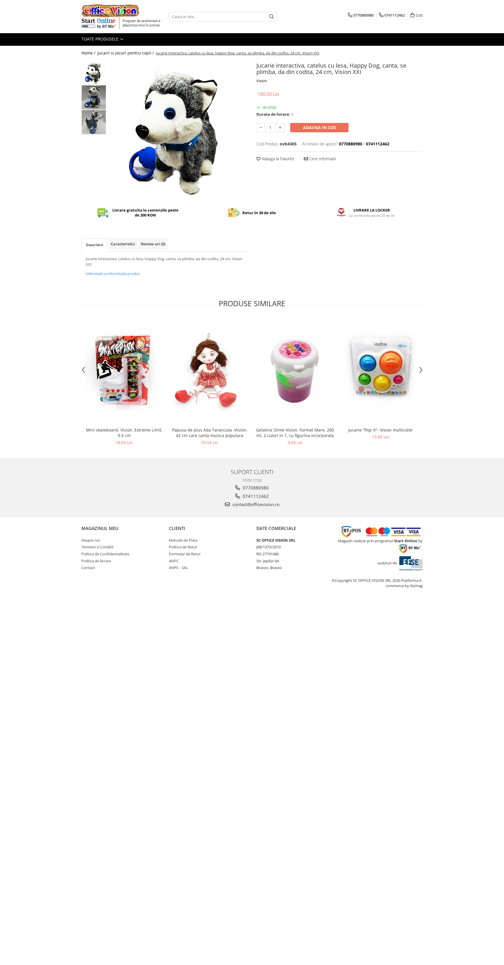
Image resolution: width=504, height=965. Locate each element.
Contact (88, 567)
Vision (261, 80)
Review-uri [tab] (153, 243)
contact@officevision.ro (255, 504)
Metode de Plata (183, 540)
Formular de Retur (185, 554)
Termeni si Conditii (97, 547)
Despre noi (90, 540)
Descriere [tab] (94, 244)
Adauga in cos (319, 127)
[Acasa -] (110, 10)
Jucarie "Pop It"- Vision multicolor (380, 430)
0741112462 (255, 496)
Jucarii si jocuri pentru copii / (126, 53)
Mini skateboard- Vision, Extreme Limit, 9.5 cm (124, 432)
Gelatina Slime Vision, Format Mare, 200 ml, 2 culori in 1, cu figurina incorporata (295, 432)
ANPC (174, 560)
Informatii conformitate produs (113, 273)
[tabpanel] (178, 129)
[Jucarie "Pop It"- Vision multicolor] (380, 371)
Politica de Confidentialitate (105, 554)
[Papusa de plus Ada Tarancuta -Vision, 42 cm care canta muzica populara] (209, 371)
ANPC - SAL (178, 567)
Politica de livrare (96, 560)
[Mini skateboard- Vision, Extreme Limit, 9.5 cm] (124, 371)
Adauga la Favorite (277, 158)
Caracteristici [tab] (123, 243)
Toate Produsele (100, 39)
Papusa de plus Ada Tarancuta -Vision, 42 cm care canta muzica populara (209, 432)
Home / (89, 53)
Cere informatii (322, 158)
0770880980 (255, 488)
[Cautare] (271, 17)
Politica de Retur (183, 547)
